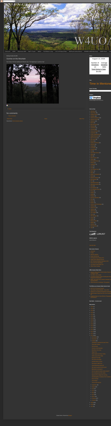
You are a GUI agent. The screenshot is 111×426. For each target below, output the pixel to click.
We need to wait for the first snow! (99, 367)
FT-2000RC (93, 147)
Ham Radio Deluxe (95, 152)
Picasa (92, 191)
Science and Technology (96, 204)
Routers (92, 202)
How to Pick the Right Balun (97, 262)
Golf (91, 151)
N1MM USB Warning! (91, 51)
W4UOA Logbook (94, 254)
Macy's (92, 171)
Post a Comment (12, 115)
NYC (92, 181)
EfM (14, 51)
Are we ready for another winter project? (100, 371)
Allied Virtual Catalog (95, 266)
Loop (92, 167)
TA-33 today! (94, 380)
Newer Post (9, 118)
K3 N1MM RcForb (94, 161)
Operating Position (95, 182)
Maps (92, 172)
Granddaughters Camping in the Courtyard (101, 376)
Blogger (70, 415)
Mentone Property (94, 177)
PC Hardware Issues (95, 189)
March (93, 396)
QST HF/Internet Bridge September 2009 (99, 261)
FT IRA (92, 252)
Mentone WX (22, 51)
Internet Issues (94, 157)
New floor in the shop (96, 350)
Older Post (81, 118)
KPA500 (92, 162)
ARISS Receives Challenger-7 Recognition (100, 282)
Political (92, 192)
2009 (92, 402)
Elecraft (92, 141)
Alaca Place (93, 112)
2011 (92, 333)
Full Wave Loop (48, 51)
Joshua (92, 159)
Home (45, 118)
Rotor (92, 199)
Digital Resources (94, 136)
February (94, 398)
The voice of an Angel (96, 359)
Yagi (92, 227)
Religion (92, 195)
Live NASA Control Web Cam (97, 264)
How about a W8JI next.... (97, 363)
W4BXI (92, 219)
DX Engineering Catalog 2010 (97, 257)
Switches (93, 209)
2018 (92, 320)
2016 (92, 323)
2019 (92, 318)
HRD (92, 156)
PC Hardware (94, 187)
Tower (92, 214)
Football (92, 146)
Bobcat (92, 122)
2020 (92, 316)
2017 (92, 322)
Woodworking (94, 225)
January (94, 400)
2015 (92, 325)
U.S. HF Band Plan (61, 51)
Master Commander (95, 174)
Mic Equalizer (94, 179)
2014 (92, 327)
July (93, 388)
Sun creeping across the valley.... (99, 373)
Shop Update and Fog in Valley (99, 353)
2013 (92, 329)
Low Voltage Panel (95, 169)
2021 (92, 314)
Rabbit (92, 194)
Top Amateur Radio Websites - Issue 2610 (100, 290)
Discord (7, 51)
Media (92, 176)
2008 (92, 404)
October (94, 340)
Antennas (93, 121)
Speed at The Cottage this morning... (100, 375)
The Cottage (93, 212)
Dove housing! (95, 378)
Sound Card (93, 207)
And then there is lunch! (97, 361)
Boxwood (93, 126)
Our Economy (95, 346)
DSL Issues (93, 139)
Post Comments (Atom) (18, 121)
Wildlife (92, 222)
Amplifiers (93, 116)
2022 (92, 312)
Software (93, 206)
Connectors (93, 132)
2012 (92, 331)
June (93, 390)
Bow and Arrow (94, 124)
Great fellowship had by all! (98, 365)
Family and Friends (95, 142)
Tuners (92, 217)
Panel (92, 186)
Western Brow (94, 220)
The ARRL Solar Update (96, 275)
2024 (92, 308)
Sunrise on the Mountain (97, 348)
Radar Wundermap (95, 256)
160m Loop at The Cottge (97, 355)
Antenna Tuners (94, 119)
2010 (92, 335)
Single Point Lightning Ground (97, 259)
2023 (92, 310)
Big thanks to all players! (97, 369)
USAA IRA (93, 251)
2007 (92, 406)
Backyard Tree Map (96, 357)
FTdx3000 (93, 149)
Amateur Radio (94, 114)
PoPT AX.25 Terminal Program (97, 288)
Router (92, 201)
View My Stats (92, 245)
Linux (92, 166)
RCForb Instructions (75, 51)
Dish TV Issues (94, 137)
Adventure (93, 111)
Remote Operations (95, 197)
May (93, 392)
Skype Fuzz (94, 352)
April (93, 394)
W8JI (39, 51)
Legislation (93, 164)
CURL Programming (95, 134)
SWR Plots (103, 51)
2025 (92, 306)
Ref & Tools (31, 51)
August (93, 386)
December (94, 337)
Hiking (92, 154)
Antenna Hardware (95, 117)
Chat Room (93, 127)
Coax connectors (94, 131)
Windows (93, 224)
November (94, 338)
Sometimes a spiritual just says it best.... (100, 342)
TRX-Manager (94, 215)
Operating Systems (95, 184)
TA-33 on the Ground (96, 382)
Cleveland (93, 129)
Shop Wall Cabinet (96, 344)
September (94, 384)
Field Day (93, 144)
